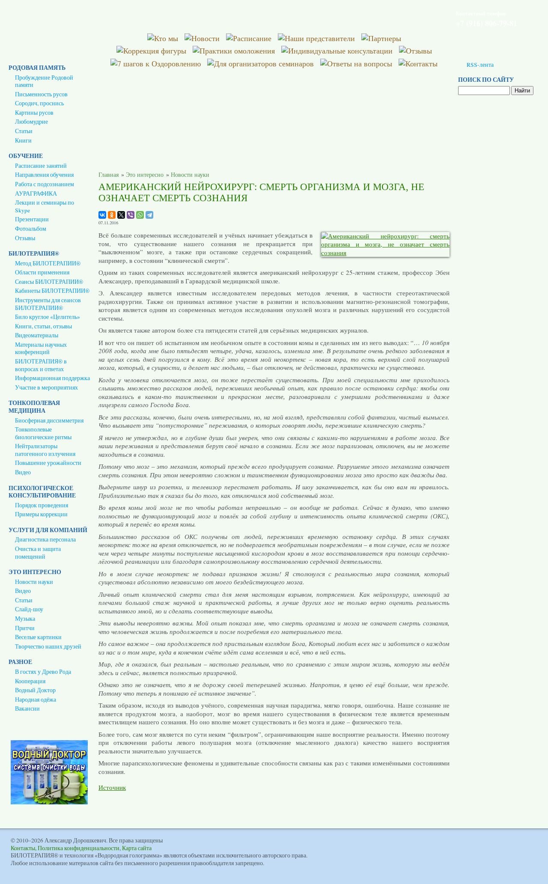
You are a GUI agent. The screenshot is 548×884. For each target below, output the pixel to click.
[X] (121, 215)
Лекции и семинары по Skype (44, 206)
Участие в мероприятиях (46, 387)
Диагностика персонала (45, 539)
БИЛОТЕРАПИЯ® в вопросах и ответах (41, 365)
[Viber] (130, 215)
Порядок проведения (41, 505)
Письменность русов (41, 94)
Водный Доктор (35, 690)
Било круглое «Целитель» (47, 317)
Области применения (42, 272)
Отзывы (25, 238)
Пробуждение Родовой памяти (44, 81)
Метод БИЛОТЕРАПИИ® (47, 263)
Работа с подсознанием (44, 184)
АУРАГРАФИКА (36, 193)
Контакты (23, 848)
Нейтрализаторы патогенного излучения (45, 450)
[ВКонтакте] (102, 215)
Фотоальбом (30, 228)
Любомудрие (31, 121)
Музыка (25, 618)
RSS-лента (480, 64)
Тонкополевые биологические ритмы (43, 433)
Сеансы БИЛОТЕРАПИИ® (49, 282)
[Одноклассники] (112, 215)
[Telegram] (149, 215)
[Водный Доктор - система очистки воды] (49, 802)
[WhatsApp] (140, 215)
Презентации (32, 219)
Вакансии (27, 708)
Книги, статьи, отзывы (43, 326)
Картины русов (34, 112)
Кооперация (30, 681)
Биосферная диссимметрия (49, 420)
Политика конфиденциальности (78, 848)
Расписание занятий (41, 166)
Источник (112, 787)
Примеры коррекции (41, 514)
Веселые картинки (38, 637)
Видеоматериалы (36, 335)
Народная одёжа (35, 699)
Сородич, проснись (39, 103)
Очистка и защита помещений (38, 552)
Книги (23, 140)
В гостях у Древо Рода (43, 672)
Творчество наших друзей (48, 646)
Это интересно (145, 175)
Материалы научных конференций (41, 348)
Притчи (25, 628)
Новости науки (34, 582)
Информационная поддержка (52, 378)
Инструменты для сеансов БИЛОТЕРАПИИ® (48, 304)
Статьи (24, 131)
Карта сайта (137, 848)
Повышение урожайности (48, 463)
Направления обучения (44, 175)
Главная (108, 175)
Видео (23, 472)
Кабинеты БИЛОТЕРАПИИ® (52, 291)
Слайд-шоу (29, 609)
